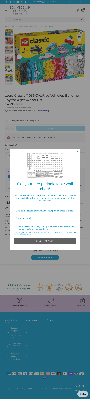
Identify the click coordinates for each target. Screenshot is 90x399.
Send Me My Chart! (45, 241)
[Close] (77, 151)
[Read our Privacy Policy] (75, 232)
